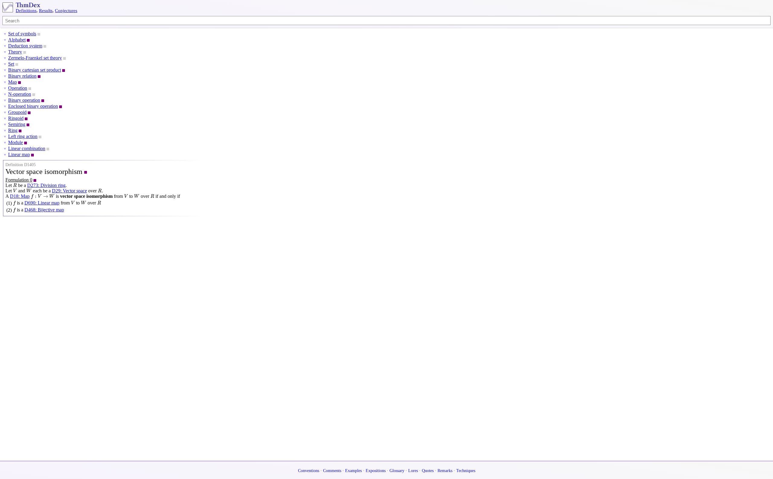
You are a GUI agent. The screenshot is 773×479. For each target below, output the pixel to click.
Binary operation (24, 100)
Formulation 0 (18, 179)
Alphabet (17, 39)
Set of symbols (22, 33)
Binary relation (22, 76)
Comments (332, 470)
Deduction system (25, 45)
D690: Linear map (41, 202)
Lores (413, 470)
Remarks (445, 470)
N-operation (19, 94)
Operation (17, 88)
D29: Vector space (69, 190)
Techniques (465, 470)
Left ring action (22, 136)
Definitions (26, 10)
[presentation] (15, 185)
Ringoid (16, 118)
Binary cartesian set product (34, 69)
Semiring (16, 124)
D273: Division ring (46, 185)
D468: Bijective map (44, 209)
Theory (15, 51)
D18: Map (20, 196)
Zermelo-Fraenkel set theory (35, 57)
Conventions (308, 470)
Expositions (376, 470)
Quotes (428, 470)
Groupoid (17, 112)
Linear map (19, 154)
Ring (13, 130)
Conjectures (66, 10)
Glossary (397, 470)
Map (12, 82)
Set (11, 63)
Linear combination (26, 148)
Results (46, 10)
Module (15, 142)
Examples (353, 470)
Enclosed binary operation (33, 106)
